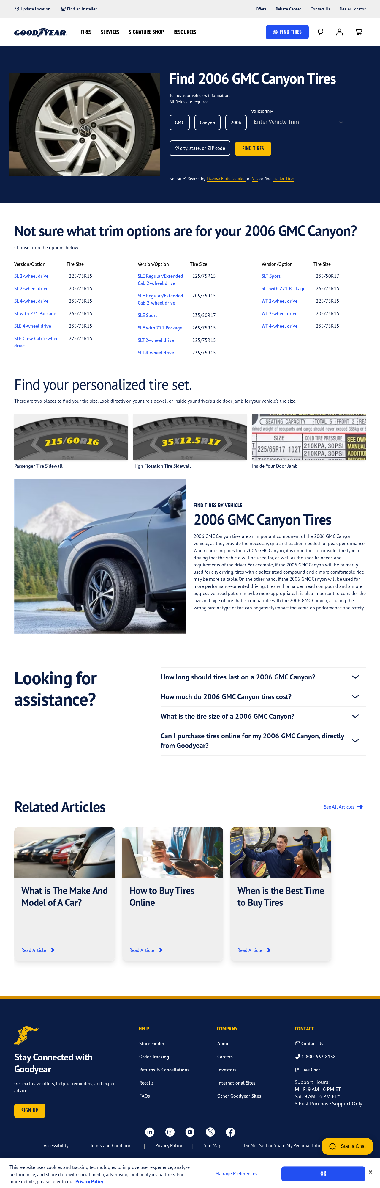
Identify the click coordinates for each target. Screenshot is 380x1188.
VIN (255, 178)
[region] (190, 1173)
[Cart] (359, 32)
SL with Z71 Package (35, 313)
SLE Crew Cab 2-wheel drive (37, 342)
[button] (64, 894)
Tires (86, 32)
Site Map (212, 1145)
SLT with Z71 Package (283, 288)
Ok (323, 1173)
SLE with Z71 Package (160, 328)
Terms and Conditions (112, 1145)
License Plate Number (226, 178)
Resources (184, 32)
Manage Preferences (236, 1174)
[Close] (370, 1172)
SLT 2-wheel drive (156, 340)
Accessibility (56, 1145)
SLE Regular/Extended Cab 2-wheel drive (160, 279)
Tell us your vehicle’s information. (200, 95)
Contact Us (320, 9)
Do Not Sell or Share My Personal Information (290, 1145)
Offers (261, 9)
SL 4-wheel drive (31, 301)
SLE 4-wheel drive (32, 326)
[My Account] (339, 32)
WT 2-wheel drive (279, 301)
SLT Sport (271, 276)
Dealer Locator (353, 9)
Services (110, 32)
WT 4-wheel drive (279, 326)
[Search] (321, 32)
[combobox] (180, 122)
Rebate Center (288, 9)
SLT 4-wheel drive (156, 353)
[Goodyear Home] (40, 32)
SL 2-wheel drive (31, 276)
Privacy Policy (168, 1145)
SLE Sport (147, 315)
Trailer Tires (283, 178)
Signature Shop (146, 32)
